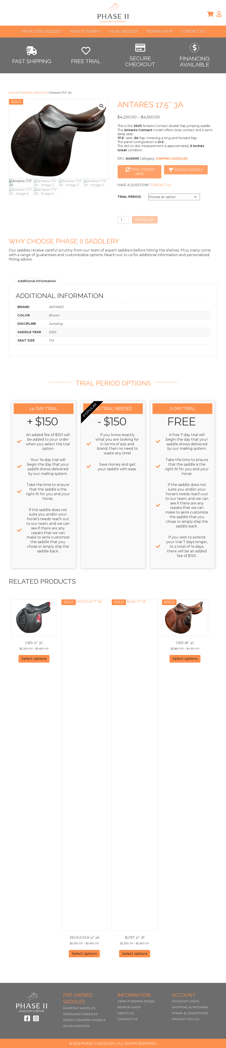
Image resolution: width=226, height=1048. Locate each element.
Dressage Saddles (80, 1014)
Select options (34, 659)
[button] (101, 106)
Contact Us (193, 31)
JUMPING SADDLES (34, 92)
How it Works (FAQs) (135, 1001)
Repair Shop (159, 31)
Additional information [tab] (37, 281)
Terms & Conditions (190, 1013)
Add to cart (145, 220)
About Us (125, 1013)
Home (13, 92)
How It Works (85, 31)
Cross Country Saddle (84, 1020)
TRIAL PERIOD (129, 197)
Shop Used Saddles (41, 31)
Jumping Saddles (79, 1008)
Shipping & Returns (190, 1007)
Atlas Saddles (123, 31)
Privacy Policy (186, 1019)
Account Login (185, 1001)
